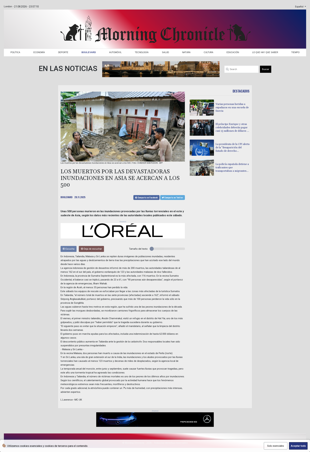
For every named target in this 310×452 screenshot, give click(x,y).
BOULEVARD (66, 197)
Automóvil (115, 52)
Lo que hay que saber (265, 52)
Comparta (147, 197)
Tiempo (295, 52)
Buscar (265, 69)
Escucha (69, 249)
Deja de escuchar (92, 249)
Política (15, 52)
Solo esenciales (275, 445)
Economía (39, 52)
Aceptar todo (298, 445)
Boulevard (89, 52)
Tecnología (142, 52)
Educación (233, 52)
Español (299, 6)
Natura (186, 52)
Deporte (63, 52)
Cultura (208, 52)
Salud (165, 52)
